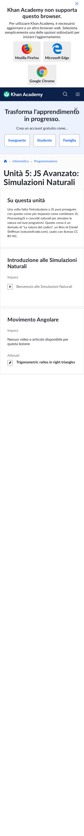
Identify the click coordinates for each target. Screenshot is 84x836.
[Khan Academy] (21, 94)
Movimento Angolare (33, 320)
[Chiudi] (76, 3)
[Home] (5, 161)
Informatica (21, 161)
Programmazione (45, 161)
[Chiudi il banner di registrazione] (75, 109)
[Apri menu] (77, 94)
